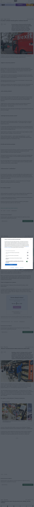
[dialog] (17, 253)
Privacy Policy (22, 267)
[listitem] (17, 250)
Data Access (17, 267)
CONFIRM (11, 264)
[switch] (27, 252)
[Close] (31, 239)
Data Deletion (12, 267)
